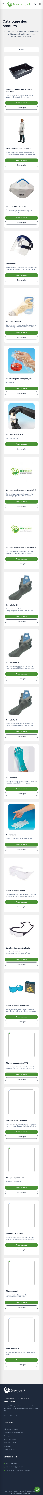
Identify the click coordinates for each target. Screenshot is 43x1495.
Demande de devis (10, 1443)
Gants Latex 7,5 (12, 605)
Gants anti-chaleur (13, 321)
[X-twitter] (16, 1415)
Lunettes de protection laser (17, 1005)
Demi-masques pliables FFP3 (17, 206)
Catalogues (7, 1446)
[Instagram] (11, 1415)
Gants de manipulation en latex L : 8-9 (21, 490)
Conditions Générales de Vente (14, 1432)
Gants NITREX (11, 777)
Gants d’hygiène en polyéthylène (19, 379)
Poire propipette (12, 1348)
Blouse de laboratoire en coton (18, 149)
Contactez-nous (9, 1449)
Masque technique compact (17, 1120)
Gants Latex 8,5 (12, 662)
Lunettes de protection (15, 890)
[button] (3, 4)
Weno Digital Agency (25, 1493)
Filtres (21, 50)
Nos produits (8, 1436)
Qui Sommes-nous (10, 1439)
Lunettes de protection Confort (18, 948)
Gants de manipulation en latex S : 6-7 (21, 548)
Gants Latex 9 (11, 720)
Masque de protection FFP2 (17, 1063)
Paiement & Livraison (11, 1429)
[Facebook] (5, 1415)
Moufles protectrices (14, 1233)
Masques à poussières (15, 1178)
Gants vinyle (11, 835)
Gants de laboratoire (14, 434)
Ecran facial (11, 264)
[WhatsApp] (37, 1489)
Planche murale (12, 1291)
